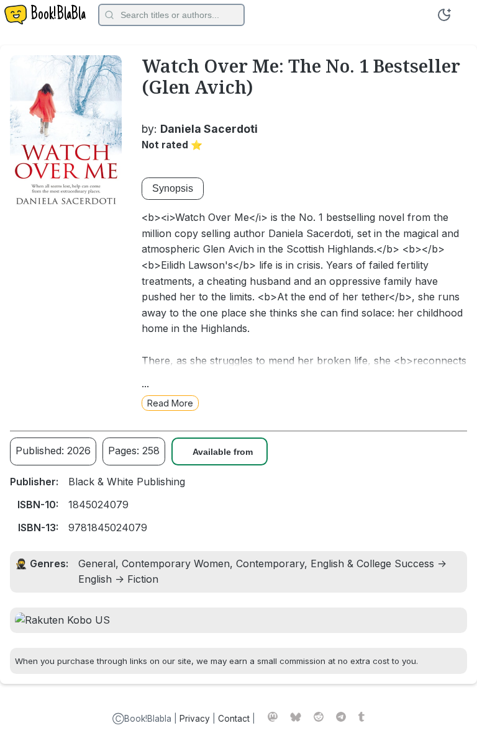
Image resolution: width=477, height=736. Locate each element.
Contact (234, 719)
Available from (223, 452)
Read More (170, 403)
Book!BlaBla (58, 15)
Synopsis (172, 188)
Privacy (194, 719)
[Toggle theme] (444, 15)
